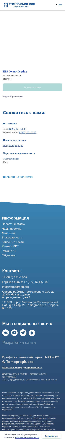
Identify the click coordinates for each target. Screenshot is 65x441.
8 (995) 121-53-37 (17, 129)
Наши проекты (11, 228)
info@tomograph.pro (13, 145)
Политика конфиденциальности (22, 367)
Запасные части (13, 242)
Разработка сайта (19, 342)
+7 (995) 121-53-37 (14, 277)
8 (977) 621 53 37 (27, 132)
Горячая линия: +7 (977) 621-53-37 (25, 282)
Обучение (8, 255)
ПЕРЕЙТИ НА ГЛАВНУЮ (18, 177)
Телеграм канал (11, 158)
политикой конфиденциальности (27, 437)
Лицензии (8, 233)
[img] (5, 332)
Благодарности (12, 237)
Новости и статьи (14, 224)
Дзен (5, 162)
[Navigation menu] (60, 5)
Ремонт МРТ (10, 246)
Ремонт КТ (9, 250)
